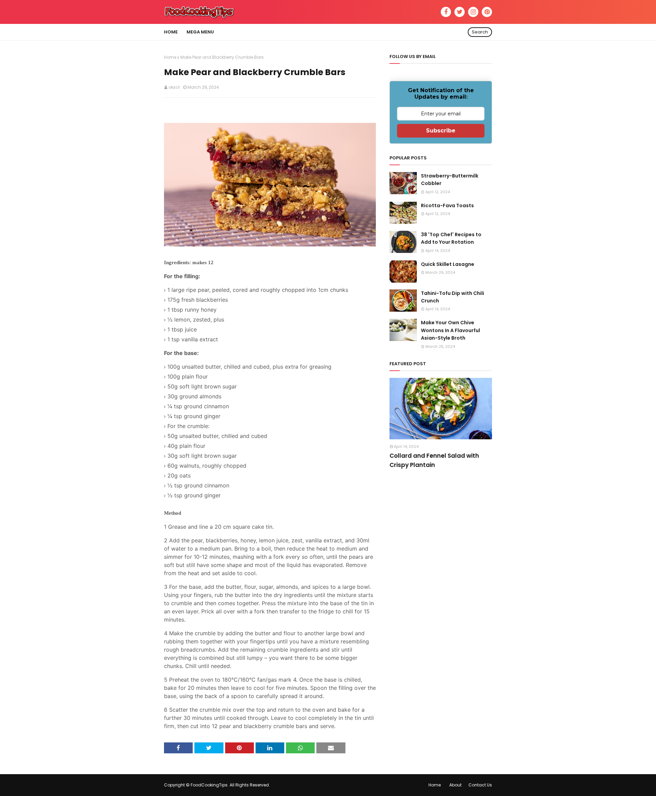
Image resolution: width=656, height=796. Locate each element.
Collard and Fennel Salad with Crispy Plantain (434, 460)
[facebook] (446, 12)
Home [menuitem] (171, 32)
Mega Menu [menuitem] (200, 32)
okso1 (174, 87)
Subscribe (440, 130)
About (455, 785)
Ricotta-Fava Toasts (447, 205)
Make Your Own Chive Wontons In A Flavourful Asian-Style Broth (450, 330)
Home (170, 57)
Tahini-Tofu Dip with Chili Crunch (452, 297)
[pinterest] (487, 12)
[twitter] (459, 12)
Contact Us (480, 785)
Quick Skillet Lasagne (447, 264)
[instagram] (473, 12)
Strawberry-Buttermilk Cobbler (449, 179)
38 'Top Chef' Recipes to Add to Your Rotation (451, 238)
